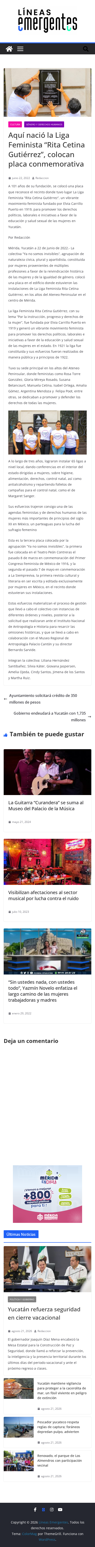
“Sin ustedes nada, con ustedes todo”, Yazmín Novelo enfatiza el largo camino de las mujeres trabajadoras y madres (42, 991)
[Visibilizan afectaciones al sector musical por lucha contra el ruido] (47, 842)
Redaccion (42, 178)
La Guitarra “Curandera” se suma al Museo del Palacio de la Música (45, 805)
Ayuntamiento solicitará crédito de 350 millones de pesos (43, 699)
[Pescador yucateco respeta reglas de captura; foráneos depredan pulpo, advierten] (19, 1432)
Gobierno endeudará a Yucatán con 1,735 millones (50, 716)
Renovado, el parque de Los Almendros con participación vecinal (59, 1460)
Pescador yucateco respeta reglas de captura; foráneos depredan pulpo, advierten (58, 1427)
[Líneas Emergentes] (9, 48)
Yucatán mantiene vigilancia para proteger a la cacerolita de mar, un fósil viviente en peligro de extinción (61, 1390)
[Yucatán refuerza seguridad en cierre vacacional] (47, 1269)
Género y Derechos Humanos (44, 124)
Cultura (15, 124)
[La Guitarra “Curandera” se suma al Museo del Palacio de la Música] (47, 752)
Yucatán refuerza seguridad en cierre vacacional (44, 1313)
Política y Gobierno (22, 1299)
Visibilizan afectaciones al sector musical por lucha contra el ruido (43, 895)
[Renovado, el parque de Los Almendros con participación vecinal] (19, 1466)
